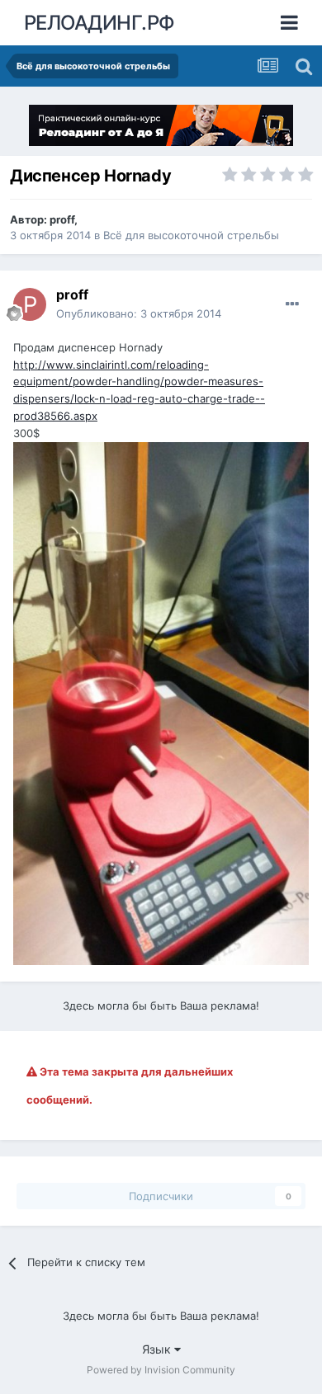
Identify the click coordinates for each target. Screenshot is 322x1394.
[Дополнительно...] (292, 304)
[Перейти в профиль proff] (29, 304)
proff (62, 219)
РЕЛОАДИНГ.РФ (99, 23)
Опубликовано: (138, 313)
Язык (158, 1349)
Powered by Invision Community (161, 1369)
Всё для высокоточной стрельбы (191, 235)
